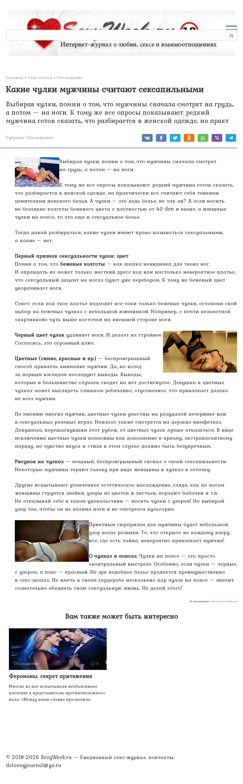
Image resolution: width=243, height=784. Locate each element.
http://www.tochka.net (223, 601)
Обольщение (40, 137)
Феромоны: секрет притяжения (50, 676)
